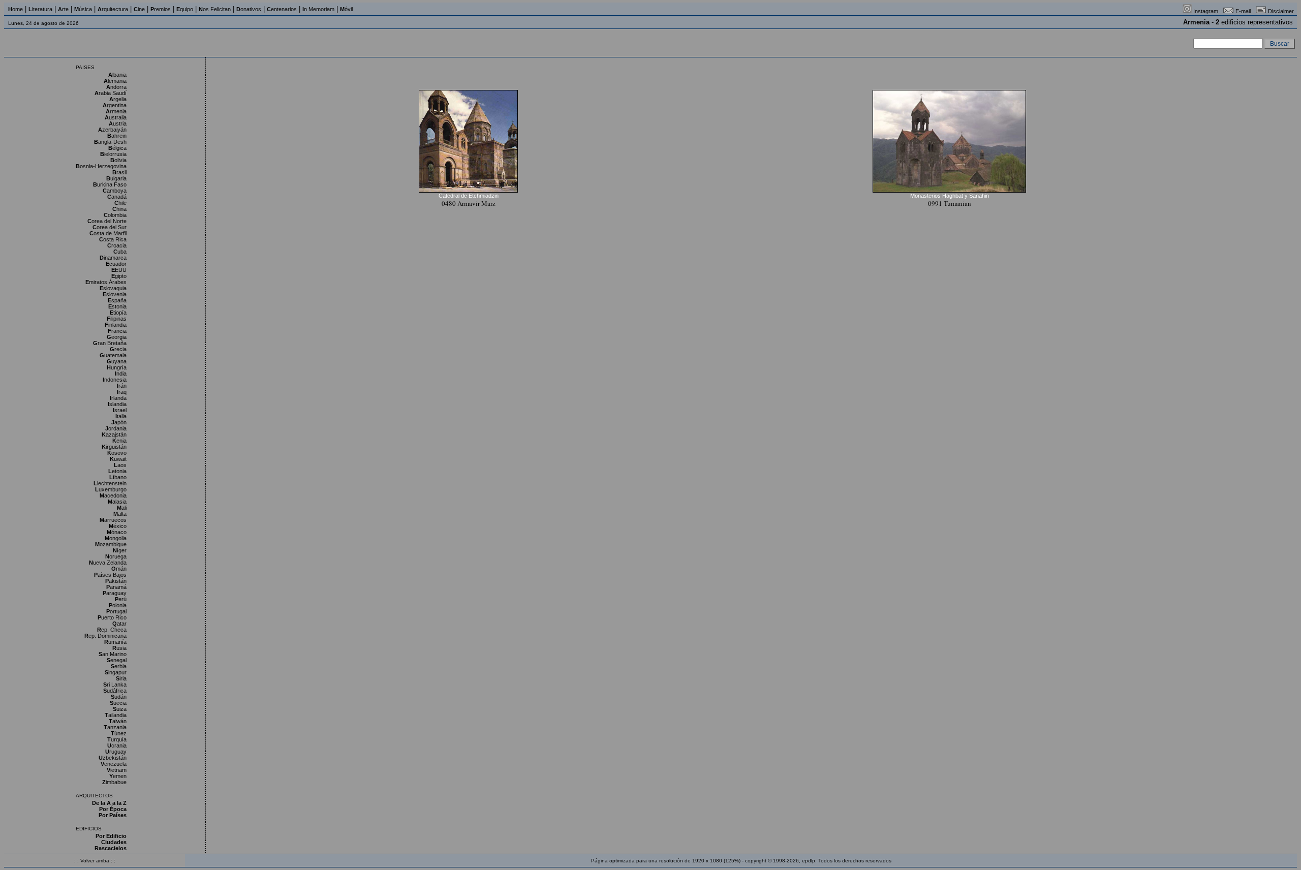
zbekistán (113, 758)
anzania (115, 727)
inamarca (113, 258)
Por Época (113, 809)
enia (119, 441)
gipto (119, 276)
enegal (117, 660)
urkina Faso (110, 184)
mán (119, 569)
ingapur (116, 672)
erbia (119, 666)
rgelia (118, 99)
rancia (117, 331)
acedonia (113, 495)
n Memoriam (318, 9)
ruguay (116, 752)
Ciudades (114, 842)
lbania (117, 75)
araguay (115, 593)
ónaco (117, 532)
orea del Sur (109, 227)
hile (120, 203)
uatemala (113, 355)
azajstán (114, 434)
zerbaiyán (112, 130)
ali (122, 508)
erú (121, 599)
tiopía (118, 312)
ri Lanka (115, 684)
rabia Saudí (111, 93)
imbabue (114, 782)
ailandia (116, 715)
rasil (119, 172)
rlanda (118, 398)
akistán (116, 581)
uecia (118, 703)
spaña (117, 300)
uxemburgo (111, 489)
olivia (118, 160)
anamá (116, 587)
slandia (117, 404)
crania (117, 745)
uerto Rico (112, 617)
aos (120, 465)
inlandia (116, 325)
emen (118, 776)
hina (119, 209)
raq (122, 392)
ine (139, 9)
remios (160, 9)
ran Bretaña (110, 343)
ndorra (116, 87)
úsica (83, 9)
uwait (118, 459)
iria (121, 678)
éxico (118, 526)
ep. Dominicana (105, 636)
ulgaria (116, 178)
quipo (184, 9)
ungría (117, 367)
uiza (120, 709)
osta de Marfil (108, 233)
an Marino (113, 654)
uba (120, 251)
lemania (115, 81)
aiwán (118, 721)
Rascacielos (111, 848)
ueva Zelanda (108, 563)
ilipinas (117, 319)
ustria (118, 123)
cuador (116, 264)
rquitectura (113, 9)
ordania (116, 428)
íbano (118, 477)
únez (119, 733)
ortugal (116, 611)
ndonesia (115, 380)
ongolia (116, 538)
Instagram (1205, 11)
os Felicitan (215, 9)
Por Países (113, 815)
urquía (117, 739)
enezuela (114, 764)
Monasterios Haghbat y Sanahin (949, 196)
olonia (118, 605)
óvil (346, 9)
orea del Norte (107, 221)
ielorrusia (113, 154)
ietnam (117, 770)
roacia (117, 245)
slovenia (115, 294)
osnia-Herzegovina (101, 166)
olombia (115, 215)
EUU (119, 270)
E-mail (1243, 11)
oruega (116, 556)
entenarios (282, 9)
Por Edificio (111, 836)
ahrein (117, 136)
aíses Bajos (110, 575)
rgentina (115, 105)
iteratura (40, 9)
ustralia (116, 117)
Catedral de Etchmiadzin (469, 196)
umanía (115, 642)
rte (63, 9)
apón (119, 422)
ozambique (111, 544)
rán (122, 386)
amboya (115, 191)
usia (119, 648)
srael (120, 410)
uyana (117, 361)
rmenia (116, 111)
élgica (117, 148)
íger (120, 550)
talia (121, 416)
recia (118, 349)
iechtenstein (110, 483)
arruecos (113, 520)
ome (15, 9)
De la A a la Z (109, 803)
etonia (117, 471)
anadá (117, 197)
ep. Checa (112, 630)
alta (120, 514)
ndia (121, 373)
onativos (248, 9)
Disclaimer (1281, 11)
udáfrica (115, 691)
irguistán (114, 447)
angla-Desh (110, 142)
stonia (117, 306)
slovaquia (113, 288)
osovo (117, 453)
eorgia (117, 337)
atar (119, 623)
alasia (117, 502)
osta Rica (113, 239)
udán (119, 697)
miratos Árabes (106, 282)
